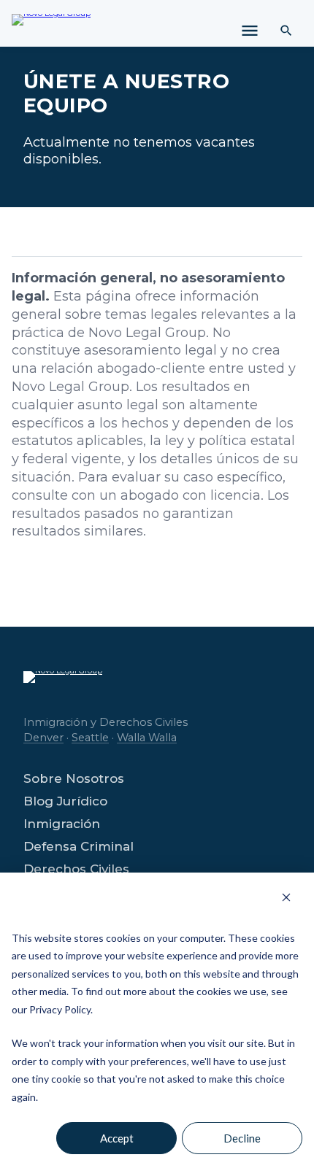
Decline (242, 1138)
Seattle (90, 737)
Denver (43, 737)
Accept (117, 1138)
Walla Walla (147, 737)
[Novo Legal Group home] (51, 28)
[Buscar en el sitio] (286, 31)
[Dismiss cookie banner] (286, 897)
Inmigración (61, 824)
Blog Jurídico (65, 801)
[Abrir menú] (250, 31)
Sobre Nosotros (73, 779)
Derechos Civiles (76, 869)
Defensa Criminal (78, 847)
